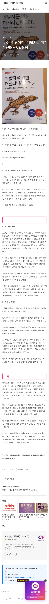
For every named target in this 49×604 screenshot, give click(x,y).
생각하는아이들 (34, 9)
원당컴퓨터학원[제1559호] (13, 3)
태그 (8, 9)
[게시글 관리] (12, 469)
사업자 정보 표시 (10, 479)
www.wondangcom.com (25, 577)
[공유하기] (9, 469)
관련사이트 (6, 591)
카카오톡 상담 (23, 580)
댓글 (3, 526)
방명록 (24, 9)
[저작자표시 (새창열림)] (27, 469)
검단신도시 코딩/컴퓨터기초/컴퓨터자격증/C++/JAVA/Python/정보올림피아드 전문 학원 (19, 546)
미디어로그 (16, 9)
